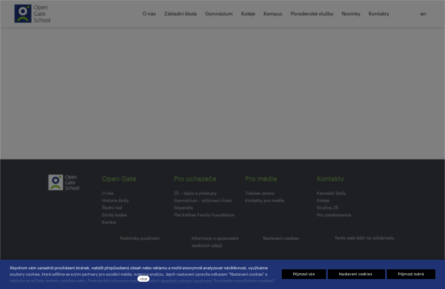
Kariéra (109, 222)
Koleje (323, 200)
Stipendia (183, 207)
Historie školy (115, 200)
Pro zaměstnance (334, 214)
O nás (108, 193)
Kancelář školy (331, 193)
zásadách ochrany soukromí (186, 280)
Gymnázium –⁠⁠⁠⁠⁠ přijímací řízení (203, 200)
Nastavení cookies (281, 238)
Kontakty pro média (264, 200)
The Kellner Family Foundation (204, 214)
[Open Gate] (32, 14)
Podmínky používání (140, 238)
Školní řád (112, 207)
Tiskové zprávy (259, 193)
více (143, 278)
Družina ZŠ (327, 207)
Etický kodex (114, 214)
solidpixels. (383, 237)
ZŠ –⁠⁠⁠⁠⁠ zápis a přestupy (195, 193)
